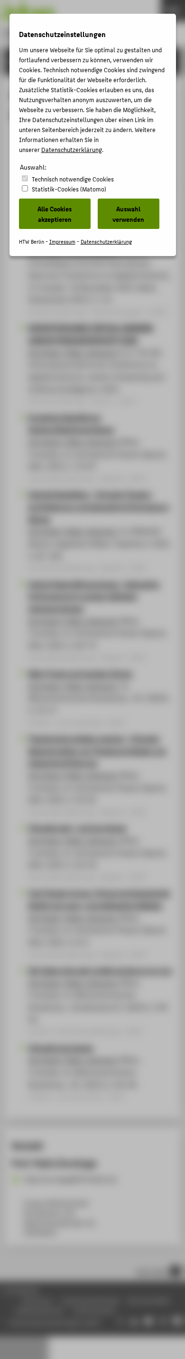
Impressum (62, 242)
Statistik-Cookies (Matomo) (69, 189)
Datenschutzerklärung (71, 149)
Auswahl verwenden (128, 213)
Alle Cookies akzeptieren (54, 213)
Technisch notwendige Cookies (73, 179)
